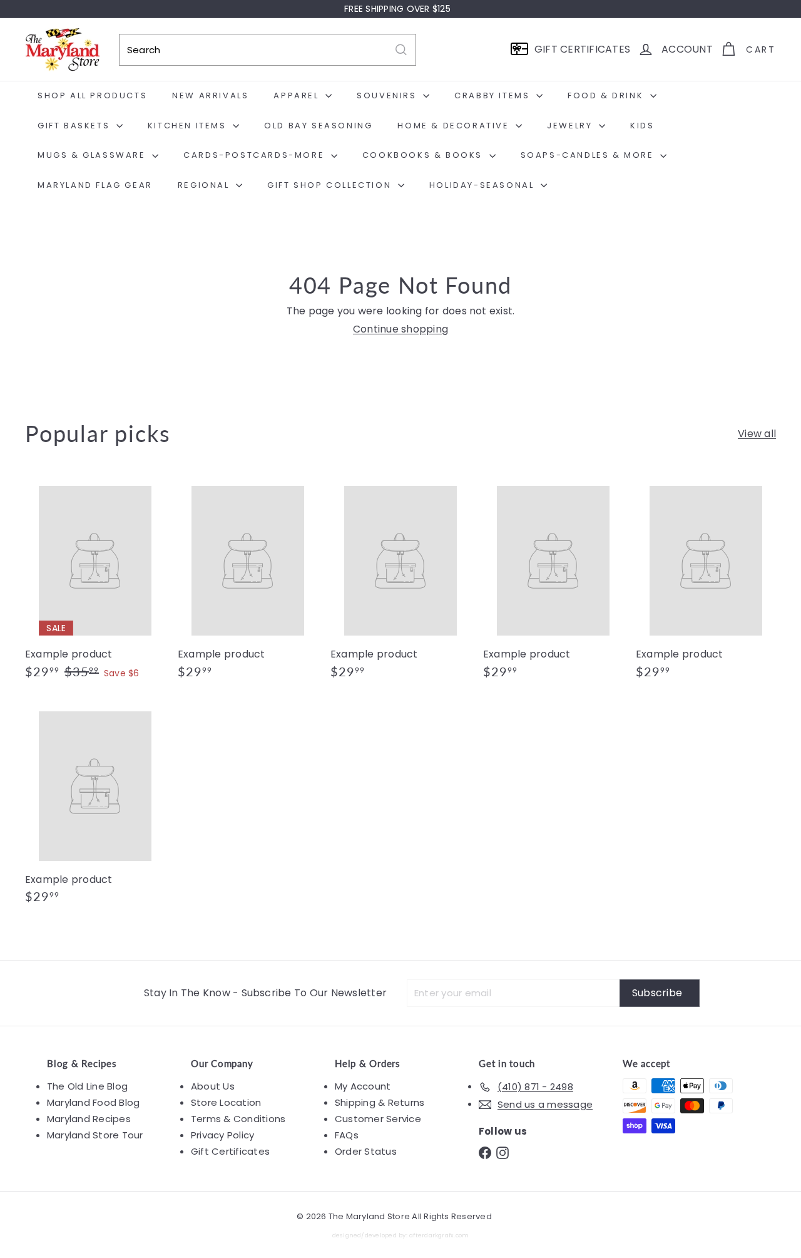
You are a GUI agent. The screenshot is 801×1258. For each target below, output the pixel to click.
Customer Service (378, 1118)
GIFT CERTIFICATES (582, 49)
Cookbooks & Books (424, 155)
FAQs (347, 1135)
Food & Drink (607, 95)
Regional (205, 185)
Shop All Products (92, 95)
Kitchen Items (189, 125)
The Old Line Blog (87, 1086)
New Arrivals (210, 95)
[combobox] (267, 50)
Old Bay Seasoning (318, 125)
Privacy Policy (222, 1135)
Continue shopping (400, 329)
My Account (362, 1086)
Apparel (297, 95)
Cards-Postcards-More (255, 155)
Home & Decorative (455, 125)
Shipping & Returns (379, 1102)
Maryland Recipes (89, 1118)
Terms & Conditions (238, 1118)
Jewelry (571, 125)
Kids (642, 125)
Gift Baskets (75, 125)
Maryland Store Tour (95, 1135)
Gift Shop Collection (331, 185)
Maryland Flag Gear (95, 185)
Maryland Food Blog (93, 1102)
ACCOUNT (687, 49)
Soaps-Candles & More (589, 155)
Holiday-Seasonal (483, 185)
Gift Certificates (230, 1151)
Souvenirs (388, 95)
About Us (213, 1086)
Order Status (366, 1151)
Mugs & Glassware (93, 155)
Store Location (226, 1102)
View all (757, 434)
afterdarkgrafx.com (439, 1235)
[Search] (401, 50)
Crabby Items (493, 95)
